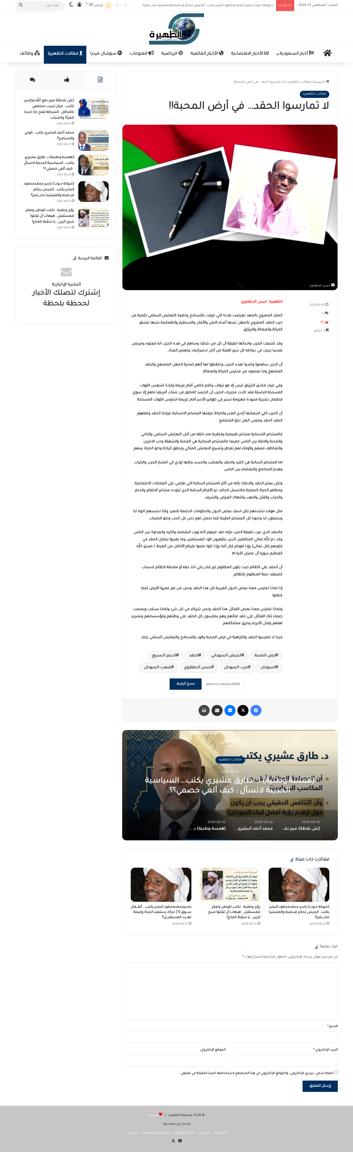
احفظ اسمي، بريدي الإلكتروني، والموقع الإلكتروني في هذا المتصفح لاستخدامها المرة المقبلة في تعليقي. (256, 1073)
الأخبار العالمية (205, 54)
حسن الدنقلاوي (198, 667)
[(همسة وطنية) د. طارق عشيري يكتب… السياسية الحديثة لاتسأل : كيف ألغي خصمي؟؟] (93, 165)
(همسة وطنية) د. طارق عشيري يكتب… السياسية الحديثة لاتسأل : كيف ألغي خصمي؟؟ (49, 163)
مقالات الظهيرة (63, 54)
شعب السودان (158, 667)
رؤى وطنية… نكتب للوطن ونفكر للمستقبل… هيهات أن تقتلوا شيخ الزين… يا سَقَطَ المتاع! (234, 912)
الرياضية (169, 54)
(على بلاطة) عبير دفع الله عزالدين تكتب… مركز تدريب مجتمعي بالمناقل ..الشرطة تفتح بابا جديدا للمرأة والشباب (230, 791)
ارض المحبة (265, 656)
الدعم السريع (164, 656)
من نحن (205, 1133)
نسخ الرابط (185, 684)
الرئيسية (319, 82)
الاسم (332, 1026)
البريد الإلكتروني (325, 1050)
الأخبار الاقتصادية (247, 54)
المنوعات (139, 54)
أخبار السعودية (294, 54)
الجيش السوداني (226, 656)
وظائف (27, 54)
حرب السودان (236, 667)
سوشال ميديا (103, 54)
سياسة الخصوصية (157, 1133)
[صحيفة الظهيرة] (176, 28)
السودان (268, 667)
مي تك (153, 1115)
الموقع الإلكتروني (213, 1050)
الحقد (194, 656)
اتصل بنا (133, 1133)
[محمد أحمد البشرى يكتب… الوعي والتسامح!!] (93, 140)
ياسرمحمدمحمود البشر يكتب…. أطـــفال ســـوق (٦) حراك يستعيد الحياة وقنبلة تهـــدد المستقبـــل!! (161, 912)
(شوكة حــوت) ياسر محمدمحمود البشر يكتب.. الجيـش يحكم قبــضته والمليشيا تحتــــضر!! (208, 5)
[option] (230, 785)
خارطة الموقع (185, 1133)
